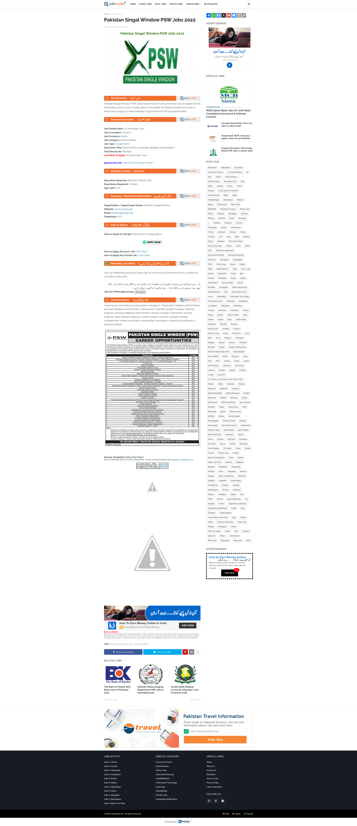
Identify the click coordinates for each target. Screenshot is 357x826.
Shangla (236, 485)
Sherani (225, 490)
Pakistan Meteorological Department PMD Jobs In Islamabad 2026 (150, 690)
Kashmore (236, 333)
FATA (210, 264)
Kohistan (235, 356)
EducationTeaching (235, 255)
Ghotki (242, 264)
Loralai (210, 375)
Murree (221, 416)
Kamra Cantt (213, 329)
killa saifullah (213, 356)
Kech (218, 338)
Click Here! (141, 251)
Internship (231, 301)
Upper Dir (211, 536)
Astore (230, 186)
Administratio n (231, 177)
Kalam (220, 319)
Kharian (232, 342)
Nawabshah (245, 425)
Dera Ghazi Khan (236, 241)
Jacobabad (212, 306)
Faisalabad (224, 260)
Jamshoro (222, 310)
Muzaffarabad (234, 416)
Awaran (211, 191)
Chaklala (216, 223)
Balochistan (222, 204)
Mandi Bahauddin (215, 393)
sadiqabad (231, 471)
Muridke (211, 416)
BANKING (212, 209)
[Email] (191, 652)
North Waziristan (214, 435)
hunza (210, 296)
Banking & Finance (228, 209)
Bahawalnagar (213, 200)
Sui (246, 499)
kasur (247, 333)
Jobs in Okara (110, 791)
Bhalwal (211, 218)
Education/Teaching (216, 255)
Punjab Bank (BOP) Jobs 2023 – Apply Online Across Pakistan (236, 137)
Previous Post (111, 700)
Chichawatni (236, 227)
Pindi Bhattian (213, 448)
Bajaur (210, 204)
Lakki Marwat (213, 365)
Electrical (211, 260)
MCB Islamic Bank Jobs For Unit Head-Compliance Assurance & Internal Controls (228, 113)
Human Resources (239, 292)
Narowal (242, 421)
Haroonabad (213, 283)
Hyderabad (221, 296)
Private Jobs (223, 453)
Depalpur (221, 241)
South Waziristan (234, 499)
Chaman (239, 223)
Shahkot (225, 485)
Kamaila (223, 324)
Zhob (248, 540)
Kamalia (234, 324)
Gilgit (210, 269)
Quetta (240, 458)
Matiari (244, 398)
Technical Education (225, 522)
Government (122, 143)
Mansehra (212, 398)
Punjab (235, 453)
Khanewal (239, 338)
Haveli (239, 283)
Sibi (241, 494)
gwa (241, 273)
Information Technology (239, 296)
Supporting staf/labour (237, 504)
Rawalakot (223, 467)
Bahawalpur (228, 200)
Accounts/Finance (234, 172)
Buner (232, 218)
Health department (239, 287)
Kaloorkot (212, 324)
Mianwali (211, 407)
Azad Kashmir (213, 195)
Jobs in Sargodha (112, 795)
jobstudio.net (187, 459)
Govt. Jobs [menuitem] (160, 4)
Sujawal (211, 504)
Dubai (247, 246)
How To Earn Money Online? (137, 162)
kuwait (236, 361)
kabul (245, 315)
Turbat (227, 531)
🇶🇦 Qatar (237, 814)
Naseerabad (213, 425)
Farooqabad (237, 260)
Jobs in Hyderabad (112, 787)
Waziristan (238, 540)
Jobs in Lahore (110, 762)
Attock (239, 186)
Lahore (246, 361)
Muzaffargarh (213, 421)
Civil (220, 237)
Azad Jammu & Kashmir (228, 191)
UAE (236, 531)
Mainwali (230, 384)
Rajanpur (239, 462)
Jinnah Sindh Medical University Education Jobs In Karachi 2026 (185, 690)
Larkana (211, 370)
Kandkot (225, 329)
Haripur (243, 278)
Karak (225, 333)
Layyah (232, 370)
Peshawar (244, 444)
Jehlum (246, 310)
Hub (225, 292)
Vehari (222, 536)
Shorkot (211, 494)
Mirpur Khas (233, 407)
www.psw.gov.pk (123, 209)
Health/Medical (214, 292)
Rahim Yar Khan (214, 462)
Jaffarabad (237, 306)
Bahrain (240, 200)
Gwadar (211, 278)
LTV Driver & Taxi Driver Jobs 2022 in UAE (225, 379)
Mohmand (212, 411)
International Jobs (215, 301)
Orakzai (220, 439)
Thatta (233, 527)
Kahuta (211, 319)
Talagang (211, 513)
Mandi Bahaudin (232, 393)
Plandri (247, 448)
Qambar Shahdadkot (216, 458)
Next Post (195, 700)
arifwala (220, 186)
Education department (225, 250)
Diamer (229, 246)
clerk (229, 237)
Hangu (233, 278)
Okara (210, 439)
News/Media (229, 430)
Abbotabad (212, 168)
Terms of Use (212, 778)
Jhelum (220, 315)
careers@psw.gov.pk (122, 212)
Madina (211, 384)
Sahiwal (243, 471)
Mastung (234, 398)
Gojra (235, 269)
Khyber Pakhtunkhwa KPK (218, 352)
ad (247, 172)
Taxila (210, 522)
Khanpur (211, 342)
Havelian (211, 287)
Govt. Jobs (128, 644)
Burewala (242, 218)
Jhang (210, 315)
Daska (210, 241)
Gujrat (233, 273)
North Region (243, 430)
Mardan (223, 398)
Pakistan (231, 439)
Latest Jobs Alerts (214, 787)
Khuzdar (211, 347)
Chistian (232, 232)
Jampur (211, 310)
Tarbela (243, 517)
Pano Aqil (212, 444)
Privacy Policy (213, 783)
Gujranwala (222, 273)
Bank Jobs (235, 204)
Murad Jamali (235, 411)
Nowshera (230, 435)
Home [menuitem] (133, 4)
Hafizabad (222, 278)
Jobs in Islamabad (112, 770)
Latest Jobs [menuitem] (145, 4)
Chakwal (228, 223)
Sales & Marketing (226, 476)
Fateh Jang (221, 264)
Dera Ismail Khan (215, 246)
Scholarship (212, 485)
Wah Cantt (212, 540)
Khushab (243, 342)
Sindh (124, 136)
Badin (226, 195)
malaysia (235, 388)
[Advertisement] (152, 630)
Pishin (238, 448)
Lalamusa (227, 365)
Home (106, 14)
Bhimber (222, 218)
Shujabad (222, 494)
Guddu (210, 273)
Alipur (210, 186)
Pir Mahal (227, 448)
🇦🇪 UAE (225, 814)
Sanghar (211, 481)
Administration (117, 14)
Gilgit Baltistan (222, 269)
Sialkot (233, 494)
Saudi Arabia (236, 481)
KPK (218, 361)
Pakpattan (243, 439)
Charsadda (212, 227)
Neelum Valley (213, 430)
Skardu (220, 499)
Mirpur (221, 407)
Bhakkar (244, 214)
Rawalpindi (235, 467)
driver (238, 246)
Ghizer (232, 264)
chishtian (221, 232)
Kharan (222, 342)
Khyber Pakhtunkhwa (237, 347)
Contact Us (211, 770)
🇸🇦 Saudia (248, 814)
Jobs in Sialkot (110, 783)
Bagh (235, 195)
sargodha (222, 481)
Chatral (224, 227)
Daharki (246, 237)
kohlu (245, 356)
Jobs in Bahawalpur (112, 799)
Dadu (237, 237)
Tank (234, 517)
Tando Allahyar (225, 513)
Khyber (222, 347)
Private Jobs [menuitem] (176, 4)
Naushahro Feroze (229, 425)
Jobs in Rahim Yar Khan (114, 803)
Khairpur (228, 338)
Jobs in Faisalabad (112, 774)
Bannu (210, 214)
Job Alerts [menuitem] (212, 4)
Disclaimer (211, 774)
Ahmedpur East (230, 181)
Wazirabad (225, 540)
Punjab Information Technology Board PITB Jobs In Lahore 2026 (237, 149)
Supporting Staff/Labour (217, 508)
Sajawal (211, 476)
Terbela (211, 527)
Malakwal (224, 388)
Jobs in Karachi (111, 766)
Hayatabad (223, 287)
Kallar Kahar (241, 319)
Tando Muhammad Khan (218, 517)
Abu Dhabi (238, 168)
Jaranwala (235, 310)
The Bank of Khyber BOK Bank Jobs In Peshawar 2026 (117, 690)
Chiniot (211, 232)
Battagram (232, 214)
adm (209, 177)
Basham (220, 214)
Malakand (212, 388)
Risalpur (211, 471)
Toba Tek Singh (214, 531)
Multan (223, 411)
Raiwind (228, 462)
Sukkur (221, 504)
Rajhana (211, 467)
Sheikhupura (213, 490)
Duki (210, 250)
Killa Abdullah (239, 352)
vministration (234, 536)
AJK (242, 181)
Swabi (233, 508)
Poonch (211, 453)
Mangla (246, 393)
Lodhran (242, 370)
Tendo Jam (242, 522)
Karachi (127, 132)
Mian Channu (245, 402)
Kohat (225, 356)
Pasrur (222, 444)
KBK (210, 338)
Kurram (227, 361)
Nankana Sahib (229, 421)
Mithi (245, 407)
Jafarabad (225, 306)
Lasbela (222, 370)
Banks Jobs (245, 209)
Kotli (210, 361)
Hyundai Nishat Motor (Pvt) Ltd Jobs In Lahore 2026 (236, 124)
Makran (241, 384)
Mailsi (220, 384)
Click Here (163, 464)
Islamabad (243, 301)
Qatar (231, 458)
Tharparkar (222, 527)
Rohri (221, 471)
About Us (211, 766)
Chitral (242, 232)
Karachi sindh (213, 333)
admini (218, 177)
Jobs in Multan (110, 778)
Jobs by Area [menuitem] (192, 4)
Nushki (240, 435)
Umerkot (245, 531)
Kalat (229, 319)
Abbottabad (225, 168)
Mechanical (212, 402)
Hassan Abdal (227, 283)
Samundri (241, 476)
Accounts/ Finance (215, 172)
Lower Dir (221, 375)
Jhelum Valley (233, 315)
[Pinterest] (185, 652)
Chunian (211, 237)
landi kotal (239, 365)
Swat (243, 508)
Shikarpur (236, 490)
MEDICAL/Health (228, 402)
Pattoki (232, 444)
